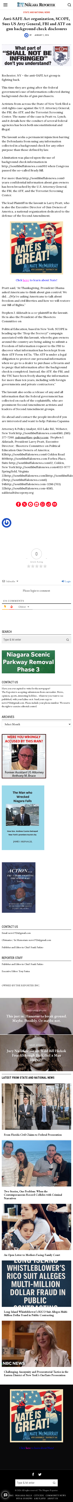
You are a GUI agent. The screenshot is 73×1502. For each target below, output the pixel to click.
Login (67, 581)
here (26, 280)
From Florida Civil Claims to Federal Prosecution (33, 1134)
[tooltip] (18, 504)
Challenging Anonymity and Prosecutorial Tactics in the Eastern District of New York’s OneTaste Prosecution (36, 1373)
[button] (67, 639)
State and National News (36, 12)
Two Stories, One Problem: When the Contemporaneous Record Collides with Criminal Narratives (33, 1195)
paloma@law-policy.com (31, 437)
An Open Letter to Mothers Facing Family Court (32, 1255)
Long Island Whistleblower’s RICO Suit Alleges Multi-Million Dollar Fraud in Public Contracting (36, 1313)
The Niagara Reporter (48, 1490)
